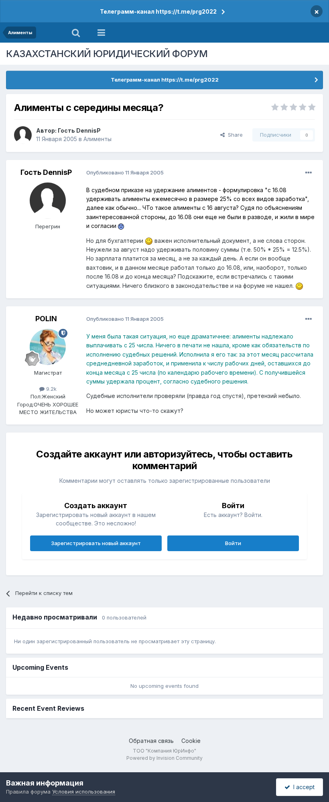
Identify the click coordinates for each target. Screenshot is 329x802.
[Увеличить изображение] (121, 225)
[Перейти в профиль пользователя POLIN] (48, 347)
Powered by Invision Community (164, 758)
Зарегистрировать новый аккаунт (96, 543)
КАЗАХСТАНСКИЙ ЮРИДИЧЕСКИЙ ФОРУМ (107, 53)
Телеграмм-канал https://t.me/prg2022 (158, 11)
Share (234, 134)
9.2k (51, 389)
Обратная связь (151, 740)
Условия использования (83, 791)
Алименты (97, 138)
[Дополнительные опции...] (309, 173)
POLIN (46, 318)
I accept (302, 787)
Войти (233, 543)
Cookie (191, 740)
